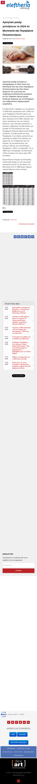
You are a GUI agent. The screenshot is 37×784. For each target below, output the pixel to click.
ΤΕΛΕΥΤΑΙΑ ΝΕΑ (12, 304)
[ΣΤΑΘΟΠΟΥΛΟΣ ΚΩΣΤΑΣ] (18, 764)
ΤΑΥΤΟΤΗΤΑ (18, 752)
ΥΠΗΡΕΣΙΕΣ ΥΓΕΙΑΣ (23, 748)
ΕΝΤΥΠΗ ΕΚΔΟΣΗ (18, 742)
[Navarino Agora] (18, 69)
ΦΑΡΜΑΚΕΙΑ (11, 748)
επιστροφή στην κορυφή (26, 224)
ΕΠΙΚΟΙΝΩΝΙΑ (18, 755)
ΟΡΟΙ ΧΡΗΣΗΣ (8, 752)
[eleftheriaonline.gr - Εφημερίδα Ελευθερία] (18, 5)
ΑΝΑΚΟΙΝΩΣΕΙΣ (29, 752)
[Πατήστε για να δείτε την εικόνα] (18, 54)
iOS (13, 734)
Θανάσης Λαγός (20, 38)
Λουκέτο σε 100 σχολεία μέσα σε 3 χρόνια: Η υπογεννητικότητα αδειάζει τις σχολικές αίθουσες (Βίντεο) (20, 320)
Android (22, 734)
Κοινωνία (14, 219)
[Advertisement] (18, 431)
